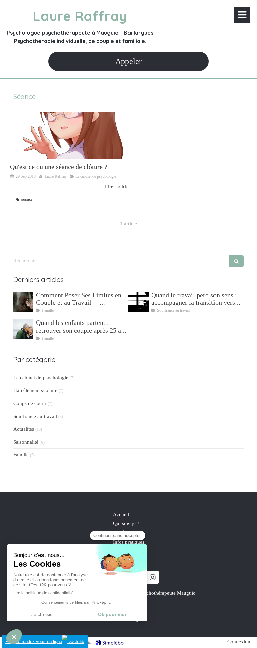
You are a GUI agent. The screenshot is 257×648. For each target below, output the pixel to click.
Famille (21, 454)
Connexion (238, 641)
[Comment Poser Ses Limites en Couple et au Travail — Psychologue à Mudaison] (23, 302)
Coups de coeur (29, 403)
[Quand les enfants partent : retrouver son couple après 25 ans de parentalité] (23, 329)
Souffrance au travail (35, 416)
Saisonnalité (25, 442)
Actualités (23, 429)
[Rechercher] (236, 261)
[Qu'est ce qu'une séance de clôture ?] (69, 135)
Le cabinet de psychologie (40, 377)
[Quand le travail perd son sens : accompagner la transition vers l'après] (138, 302)
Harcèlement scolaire (35, 390)
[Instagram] (152, 577)
